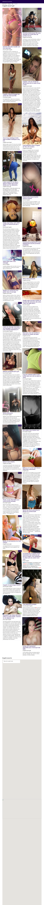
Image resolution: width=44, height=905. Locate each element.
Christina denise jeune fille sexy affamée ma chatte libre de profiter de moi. (32, 34)
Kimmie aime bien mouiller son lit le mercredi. (11, 47)
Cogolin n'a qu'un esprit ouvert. (12, 585)
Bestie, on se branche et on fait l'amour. (12, 541)
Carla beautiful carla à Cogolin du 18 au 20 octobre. (31, 146)
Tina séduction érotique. (30, 604)
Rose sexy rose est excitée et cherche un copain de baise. (31, 333)
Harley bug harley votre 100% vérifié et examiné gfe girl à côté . (11, 224)
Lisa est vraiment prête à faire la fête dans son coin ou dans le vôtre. (32, 376)
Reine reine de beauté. (29, 278)
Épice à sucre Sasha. (9, 462)
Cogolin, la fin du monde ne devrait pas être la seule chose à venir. (31, 83)
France (9, 3)
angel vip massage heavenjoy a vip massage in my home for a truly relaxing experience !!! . (12, 328)
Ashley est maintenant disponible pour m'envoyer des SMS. (31, 647)
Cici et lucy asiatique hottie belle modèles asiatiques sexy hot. (11, 139)
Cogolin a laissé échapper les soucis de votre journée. (11, 95)
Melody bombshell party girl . (11, 371)
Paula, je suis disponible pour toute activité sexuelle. (11, 500)
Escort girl (4, 3)
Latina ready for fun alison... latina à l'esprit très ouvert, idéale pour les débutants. (11, 183)
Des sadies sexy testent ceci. (31, 430)
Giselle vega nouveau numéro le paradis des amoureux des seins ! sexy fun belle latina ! (32, 302)
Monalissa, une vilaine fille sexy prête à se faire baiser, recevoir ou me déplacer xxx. (12, 616)
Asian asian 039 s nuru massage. (9, 262)
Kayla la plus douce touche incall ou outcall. (30, 197)
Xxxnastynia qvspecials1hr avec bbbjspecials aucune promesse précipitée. (32, 243)
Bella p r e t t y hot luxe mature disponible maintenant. (31, 468)
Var (12, 3)
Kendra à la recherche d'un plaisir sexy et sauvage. (10, 291)
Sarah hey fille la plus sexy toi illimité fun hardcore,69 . (31, 510)
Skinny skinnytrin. (8, 413)
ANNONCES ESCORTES (7, 1)
